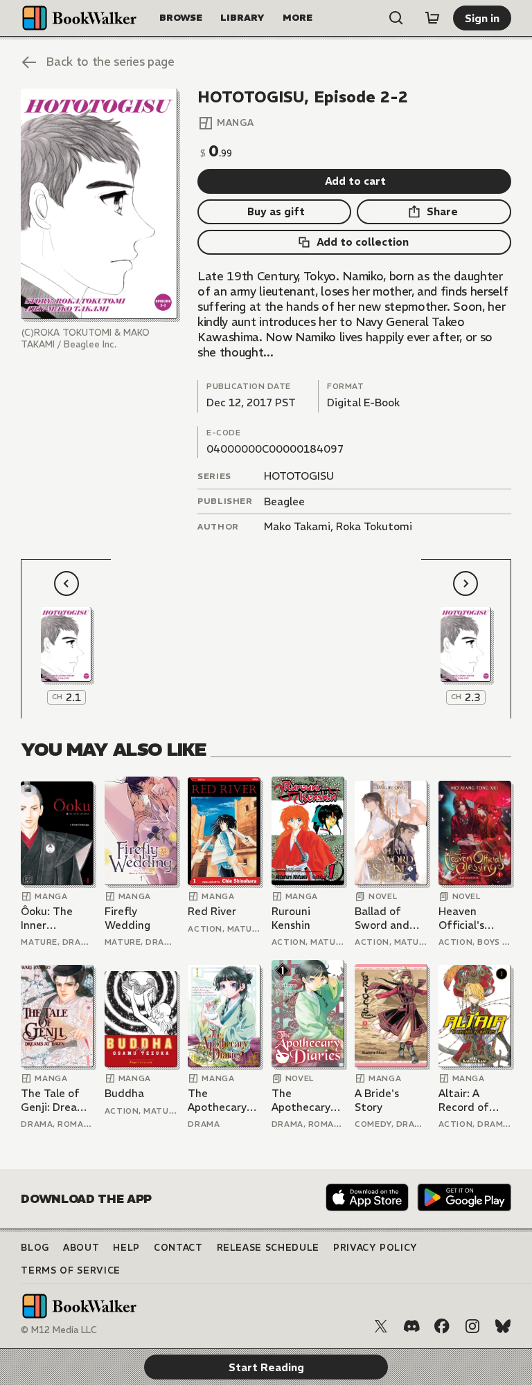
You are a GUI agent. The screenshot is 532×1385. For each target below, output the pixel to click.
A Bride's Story (377, 1100)
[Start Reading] (99, 204)
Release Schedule (268, 1247)
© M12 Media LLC (59, 1329)
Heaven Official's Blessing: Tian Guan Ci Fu (473, 918)
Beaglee (284, 501)
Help (126, 1247)
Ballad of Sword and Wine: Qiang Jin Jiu (385, 918)
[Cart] (432, 18)
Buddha (124, 1093)
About (81, 1247)
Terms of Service (70, 1270)
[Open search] (396, 18)
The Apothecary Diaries (217, 1100)
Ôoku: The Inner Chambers (47, 918)
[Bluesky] (503, 1326)
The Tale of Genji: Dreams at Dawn (56, 1100)
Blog (35, 1247)
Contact (178, 1247)
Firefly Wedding (127, 918)
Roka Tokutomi (374, 526)
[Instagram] (472, 1326)
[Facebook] (442, 1326)
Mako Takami (297, 526)
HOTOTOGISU (299, 475)
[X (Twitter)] (381, 1326)
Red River (212, 911)
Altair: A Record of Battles (463, 1100)
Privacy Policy (375, 1247)
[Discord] (411, 1326)
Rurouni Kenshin (291, 918)
